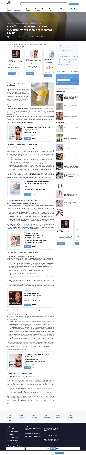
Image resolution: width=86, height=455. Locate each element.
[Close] (64, 179)
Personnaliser (68, 453)
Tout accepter (59, 453)
